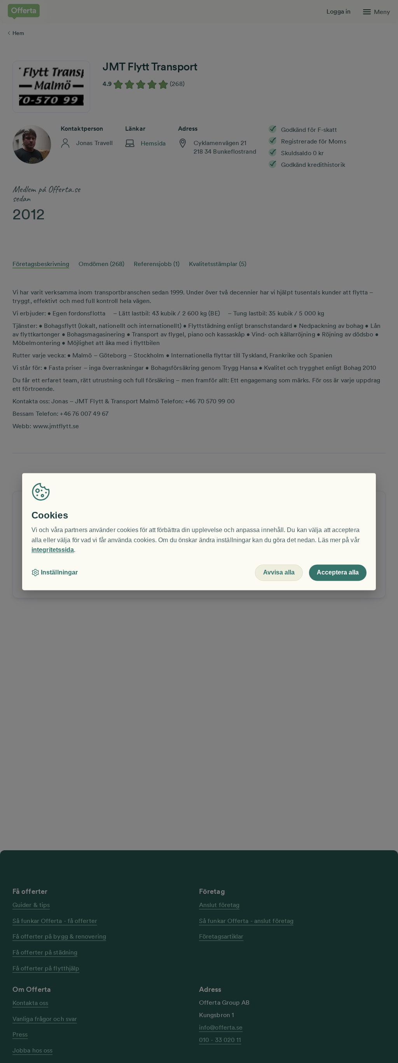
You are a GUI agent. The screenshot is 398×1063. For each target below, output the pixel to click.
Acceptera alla (338, 572)
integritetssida (52, 550)
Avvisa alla (279, 572)
